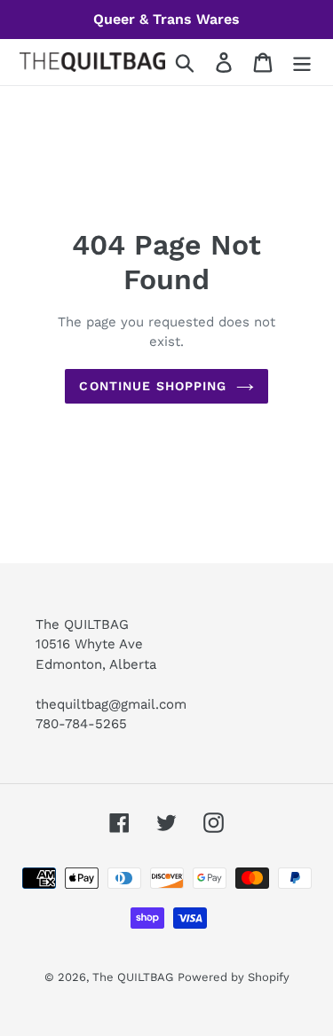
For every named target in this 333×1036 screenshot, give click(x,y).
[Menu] (301, 62)
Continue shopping (152, 386)
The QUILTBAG (132, 977)
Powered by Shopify (233, 977)
